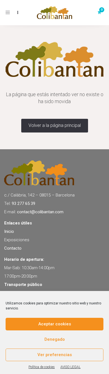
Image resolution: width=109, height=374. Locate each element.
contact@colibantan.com (40, 211)
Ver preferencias (54, 354)
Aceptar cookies (54, 323)
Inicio (9, 231)
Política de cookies (42, 367)
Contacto (13, 248)
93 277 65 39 (23, 203)
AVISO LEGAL (70, 367)
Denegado (54, 339)
